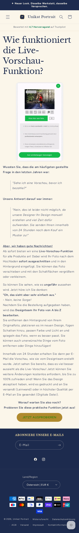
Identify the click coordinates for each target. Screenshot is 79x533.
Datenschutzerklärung (63, 519)
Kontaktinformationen (59, 525)
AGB (14, 525)
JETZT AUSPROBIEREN (40, 417)
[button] (7, 17)
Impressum (38, 525)
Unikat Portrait (21, 519)
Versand (24, 525)
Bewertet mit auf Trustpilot (39, 27)
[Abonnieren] (59, 444)
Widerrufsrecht (40, 519)
